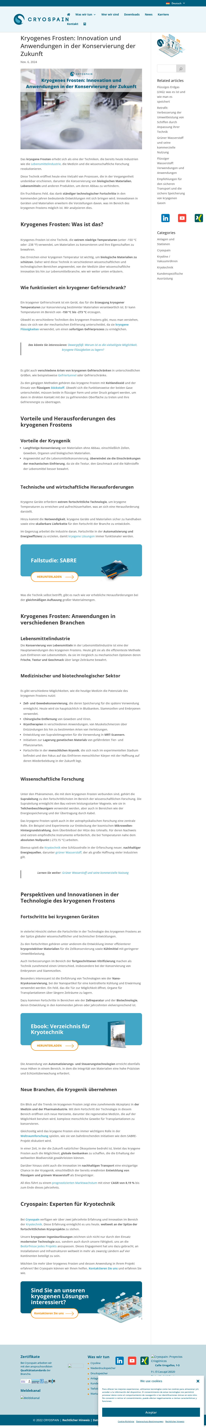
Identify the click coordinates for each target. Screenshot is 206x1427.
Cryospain (164, 250)
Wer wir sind (110, 14)
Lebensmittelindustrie (46, 164)
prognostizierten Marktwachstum (74, 1183)
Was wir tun (83, 14)
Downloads (132, 14)
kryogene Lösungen (81, 536)
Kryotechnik (52, 847)
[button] (198, 1381)
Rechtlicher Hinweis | (77, 1420)
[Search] (180, 68)
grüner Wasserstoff (68, 852)
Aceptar (151, 1412)
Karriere (163, 14)
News (148, 14)
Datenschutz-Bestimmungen (149, 1421)
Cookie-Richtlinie (126, 1421)
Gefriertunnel (67, 375)
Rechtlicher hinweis (174, 1421)
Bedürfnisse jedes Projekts (39, 1246)
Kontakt (72, 24)
